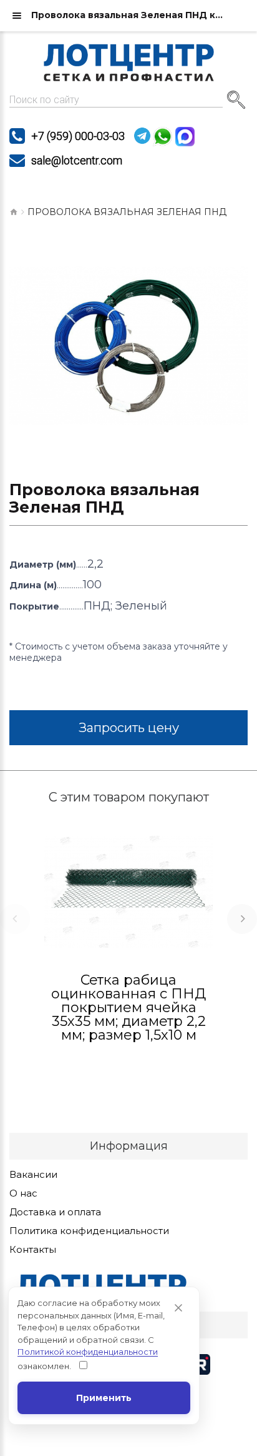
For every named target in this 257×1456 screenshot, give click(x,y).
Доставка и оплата (55, 1212)
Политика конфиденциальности (89, 1231)
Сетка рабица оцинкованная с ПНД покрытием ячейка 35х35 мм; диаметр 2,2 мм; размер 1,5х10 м (128, 1007)
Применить (104, 1397)
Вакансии (33, 1174)
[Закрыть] (178, 1308)
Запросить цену (129, 727)
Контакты (32, 1249)
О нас (23, 1193)
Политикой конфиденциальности (87, 1352)
